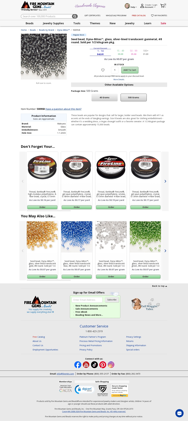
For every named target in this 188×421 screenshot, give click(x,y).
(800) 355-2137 (101, 373)
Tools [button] (76, 23)
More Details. (119, 79)
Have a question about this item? (63, 109)
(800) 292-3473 (133, 373)
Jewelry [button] (130, 23)
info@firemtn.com (65, 373)
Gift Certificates (92, 15)
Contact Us (38, 345)
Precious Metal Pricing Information (96, 341)
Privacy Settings (133, 336)
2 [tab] (73, 212)
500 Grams (133, 97)
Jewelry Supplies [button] (53, 23)
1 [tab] (28, 212)
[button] (85, 389)
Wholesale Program (116, 15)
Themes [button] (95, 23)
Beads (33, 30)
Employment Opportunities (45, 349)
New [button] (113, 23)
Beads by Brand (46, 30)
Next (165, 181)
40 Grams (104, 97)
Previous (22, 181)
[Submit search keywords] (75, 16)
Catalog (39, 336)
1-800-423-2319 (94, 331)
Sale (163, 23)
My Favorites (161, 15)
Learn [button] (147, 23)
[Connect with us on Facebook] (78, 364)
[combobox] (49, 16)
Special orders (133, 349)
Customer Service (94, 326)
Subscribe (111, 299)
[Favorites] (103, 70)
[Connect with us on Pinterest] (103, 364)
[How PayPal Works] (119, 391)
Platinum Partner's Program (92, 336)
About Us (37, 341)
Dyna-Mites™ (63, 30)
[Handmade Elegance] (90, 5)
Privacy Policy (85, 349)
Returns (130, 341)
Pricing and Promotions (90, 345)
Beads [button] (29, 23)
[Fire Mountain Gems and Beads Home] (37, 5)
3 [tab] (118, 212)
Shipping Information (136, 345)
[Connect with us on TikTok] (94, 364)
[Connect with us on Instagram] (111, 364)
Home (24, 30)
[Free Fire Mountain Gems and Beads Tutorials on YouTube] (86, 364)
